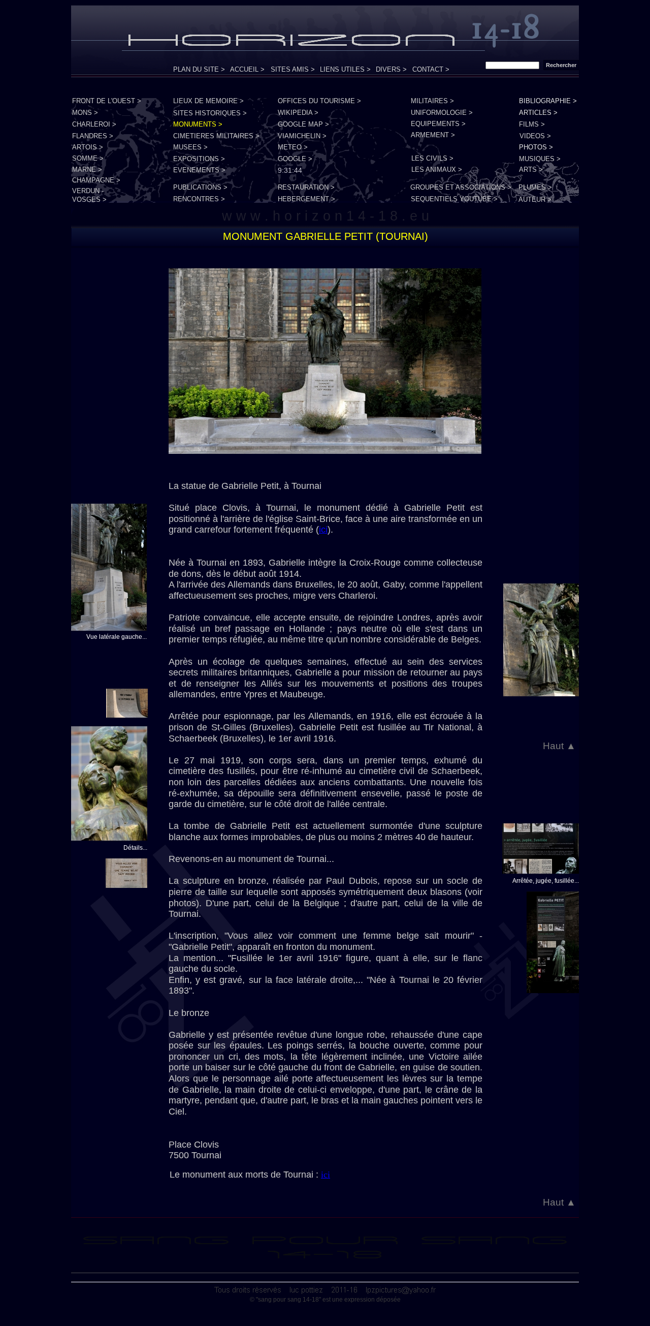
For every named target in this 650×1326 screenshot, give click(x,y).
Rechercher (561, 65)
